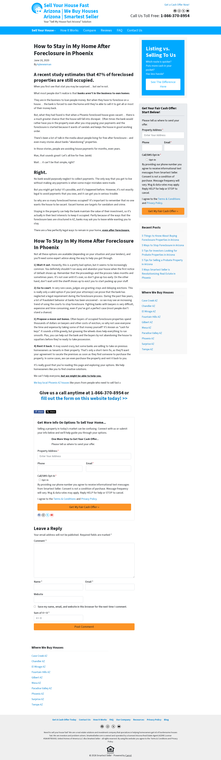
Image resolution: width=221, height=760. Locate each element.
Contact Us (134, 30)
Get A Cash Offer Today (64, 719)
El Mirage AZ (149, 311)
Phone (41, 463)
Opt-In (45, 480)
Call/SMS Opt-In (47, 476)
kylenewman (44, 64)
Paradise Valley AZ (152, 333)
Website (38, 594)
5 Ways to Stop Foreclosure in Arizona (163, 245)
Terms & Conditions (64, 499)
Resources (138, 719)
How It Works (69, 30)
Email (90, 463)
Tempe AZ (147, 349)
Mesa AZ (146, 328)
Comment (40, 541)
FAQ (119, 30)
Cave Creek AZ (150, 300)
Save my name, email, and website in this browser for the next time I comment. (82, 607)
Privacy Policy (89, 499)
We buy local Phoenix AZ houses (51, 383)
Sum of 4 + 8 (41, 613)
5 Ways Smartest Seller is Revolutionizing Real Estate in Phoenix (158, 274)
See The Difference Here (163, 84)
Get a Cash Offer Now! (176, 5)
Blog (166, 719)
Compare (89, 30)
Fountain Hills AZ (151, 317)
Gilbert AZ (147, 322)
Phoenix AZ (148, 338)
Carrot (128, 755)
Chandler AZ (148, 306)
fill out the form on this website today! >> (84, 398)
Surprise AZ (148, 344)
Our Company (123, 719)
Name (38, 582)
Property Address (48, 451)
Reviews (106, 30)
